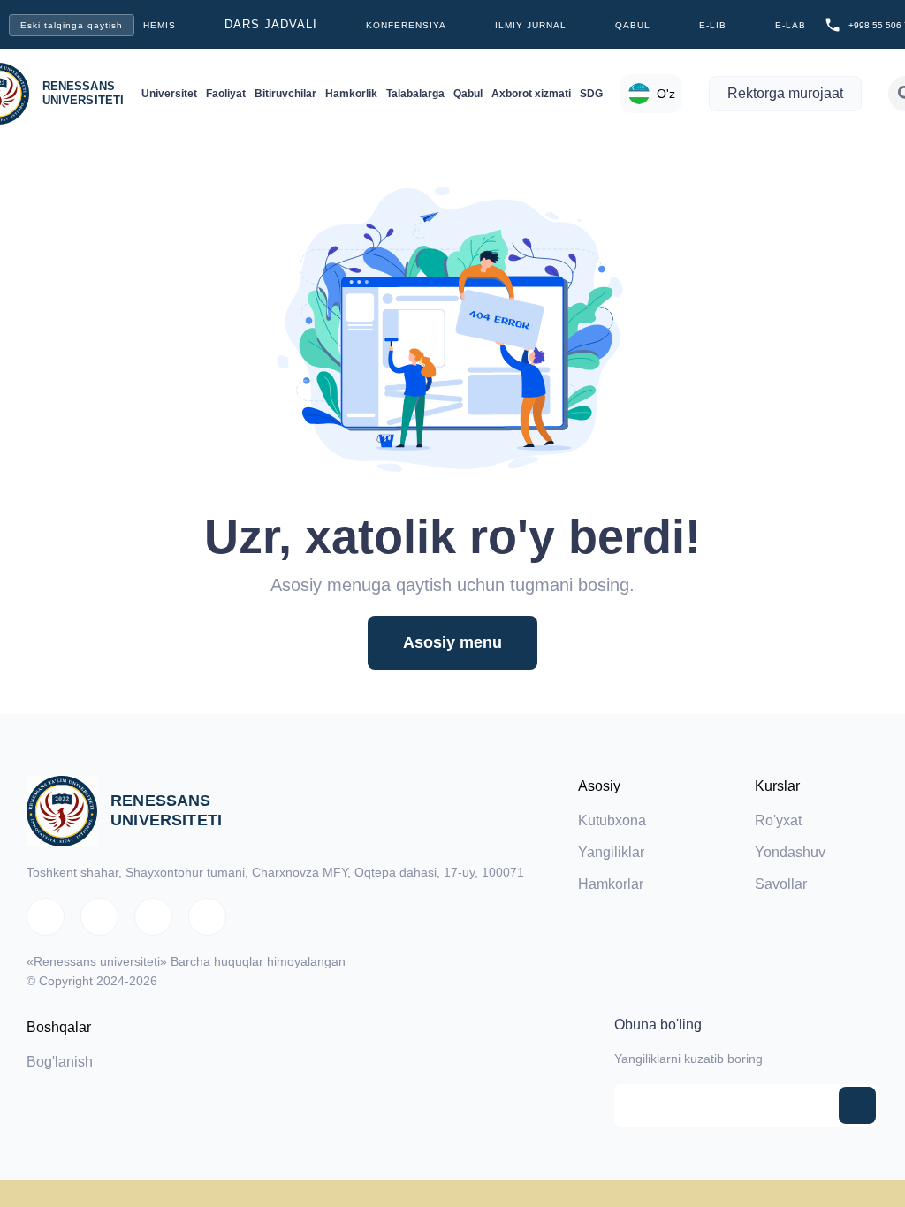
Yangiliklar (611, 852)
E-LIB (712, 25)
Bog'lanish (60, 1061)
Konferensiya (406, 25)
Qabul (632, 25)
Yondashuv (790, 852)
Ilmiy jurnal (531, 25)
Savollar (781, 884)
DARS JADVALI (270, 24)
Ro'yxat (778, 820)
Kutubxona (612, 820)
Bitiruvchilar (285, 93)
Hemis (159, 25)
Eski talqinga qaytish (71, 25)
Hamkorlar (610, 884)
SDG (591, 93)
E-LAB (790, 25)
